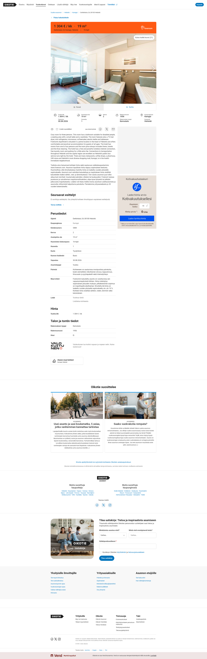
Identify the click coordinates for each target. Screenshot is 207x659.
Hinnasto (54, 593)
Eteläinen (127, 491)
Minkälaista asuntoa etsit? (109, 530)
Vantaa (84, 491)
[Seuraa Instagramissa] (110, 505)
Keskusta (135, 491)
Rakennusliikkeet (102, 587)
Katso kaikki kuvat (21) (144, 37)
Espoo (79, 491)
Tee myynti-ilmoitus (57, 578)
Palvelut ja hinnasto (103, 578)
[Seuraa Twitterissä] (103, 505)
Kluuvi (122, 493)
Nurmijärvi (90, 493)
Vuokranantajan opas (58, 587)
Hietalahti (136, 495)
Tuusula (83, 493)
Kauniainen (72, 491)
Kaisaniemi (137, 493)
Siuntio (85, 495)
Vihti (73, 495)
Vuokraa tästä (78, 298)
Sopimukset (101, 581)
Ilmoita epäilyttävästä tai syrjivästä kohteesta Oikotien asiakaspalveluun (103, 462)
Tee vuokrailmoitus (57, 581)
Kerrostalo (124, 121)
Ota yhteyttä (101, 590)
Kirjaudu (199, 4)
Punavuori (128, 493)
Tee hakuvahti (140, 578)
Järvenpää (69, 493)
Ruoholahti (143, 491)
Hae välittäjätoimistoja (143, 581)
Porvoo (76, 493)
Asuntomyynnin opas (58, 584)
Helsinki (67, 12)
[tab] (77, 107)
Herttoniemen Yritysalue (124, 495)
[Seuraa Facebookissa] (97, 505)
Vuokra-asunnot (56, 12)
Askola (91, 495)
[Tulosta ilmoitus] (52, 129)
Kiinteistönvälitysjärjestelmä (106, 584)
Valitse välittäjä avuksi (58, 590)
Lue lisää (153, 655)
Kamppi (75, 12)
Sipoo (63, 493)
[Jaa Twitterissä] (106, 129)
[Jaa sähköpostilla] (113, 129)
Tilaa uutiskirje (106, 558)
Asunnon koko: (133, 205)
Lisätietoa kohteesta (80, 301)
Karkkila (79, 495)
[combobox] (142, 535)
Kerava (91, 491)
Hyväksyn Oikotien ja (123, 552)
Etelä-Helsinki (118, 491)
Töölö (143, 495)
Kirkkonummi (66, 495)
